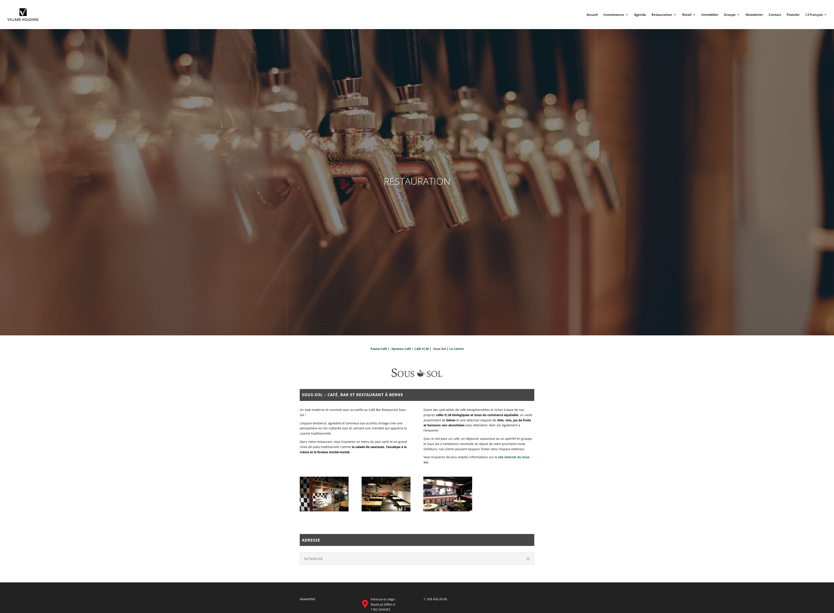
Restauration (662, 15)
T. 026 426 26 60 (435, 599)
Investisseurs (613, 15)
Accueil (592, 15)
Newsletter (754, 15)
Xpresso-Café (401, 349)
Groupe (730, 15)
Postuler (793, 15)
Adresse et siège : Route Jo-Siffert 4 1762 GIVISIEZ (383, 604)
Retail (686, 15)
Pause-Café (379, 349)
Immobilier (709, 15)
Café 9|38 (421, 349)
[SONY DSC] (324, 510)
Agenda (640, 15)
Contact (775, 15)
